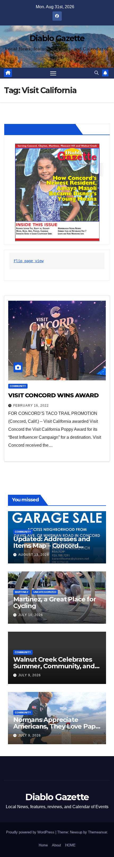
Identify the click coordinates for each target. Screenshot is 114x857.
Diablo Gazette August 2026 (40, 129)
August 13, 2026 (33, 555)
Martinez (21, 592)
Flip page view (28, 261)
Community (18, 386)
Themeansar (97, 832)
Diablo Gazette (57, 38)
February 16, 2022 (31, 405)
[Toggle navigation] (53, 73)
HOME (70, 845)
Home (43, 845)
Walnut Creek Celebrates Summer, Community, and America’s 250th (54, 666)
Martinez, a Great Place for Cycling (54, 602)
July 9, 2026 (29, 675)
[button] (96, 73)
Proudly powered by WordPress (30, 832)
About (56, 845)
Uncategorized (44, 592)
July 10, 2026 (30, 615)
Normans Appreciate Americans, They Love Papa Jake (56, 726)
